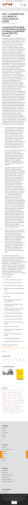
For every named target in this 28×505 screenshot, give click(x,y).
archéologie (5, 394)
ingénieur (14, 402)
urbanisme (21, 410)
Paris (12, 404)
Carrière (19, 394)
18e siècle (14, 390)
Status (3, 434)
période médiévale (16, 406)
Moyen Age (5, 404)
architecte (14, 392)
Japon (18, 402)
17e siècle (9, 390)
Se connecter (5, 491)
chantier (9, 396)
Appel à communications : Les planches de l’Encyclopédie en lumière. (13, 18)
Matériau (22, 402)
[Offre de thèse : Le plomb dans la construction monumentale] (1, 454)
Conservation (20, 396)
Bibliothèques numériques (7, 475)
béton (16, 394)
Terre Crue (16, 410)
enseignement (5, 400)
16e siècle (4, 390)
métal (9, 404)
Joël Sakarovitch (5, 477)
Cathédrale (5, 396)
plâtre (19, 404)
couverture (20, 398)
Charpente (14, 396)
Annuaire (4, 430)
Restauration (12, 408)
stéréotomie (17, 408)
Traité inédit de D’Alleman (7, 481)
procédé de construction (7, 406)
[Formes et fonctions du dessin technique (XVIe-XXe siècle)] (8, 372)
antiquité (9, 392)
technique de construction (7, 410)
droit (24, 398)
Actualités (7, 23)
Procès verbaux (5, 432)
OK (14, 502)
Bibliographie (5, 472)
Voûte (7, 412)
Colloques (4, 451)
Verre (4, 412)
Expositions (4, 453)
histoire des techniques (7, 402)
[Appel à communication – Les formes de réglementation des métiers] (27, 454)
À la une (3, 23)
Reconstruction (5, 408)
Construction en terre (13, 398)
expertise (11, 400)
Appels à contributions (13, 23)
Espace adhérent (9, 0)
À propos (4, 428)
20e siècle (4, 392)
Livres (3, 456)
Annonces (4, 447)
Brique (12, 394)
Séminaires (4, 458)
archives (18, 392)
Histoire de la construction (19, 400)
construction (5, 398)
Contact (3, 437)
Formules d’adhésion (18, 0)
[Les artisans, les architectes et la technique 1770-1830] (20, 374)
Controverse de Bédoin (7, 479)
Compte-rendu (5, 470)
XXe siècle (17, 412)
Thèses (3, 460)
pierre (16, 404)
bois (9, 394)
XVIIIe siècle (12, 412)
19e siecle (19, 390)
